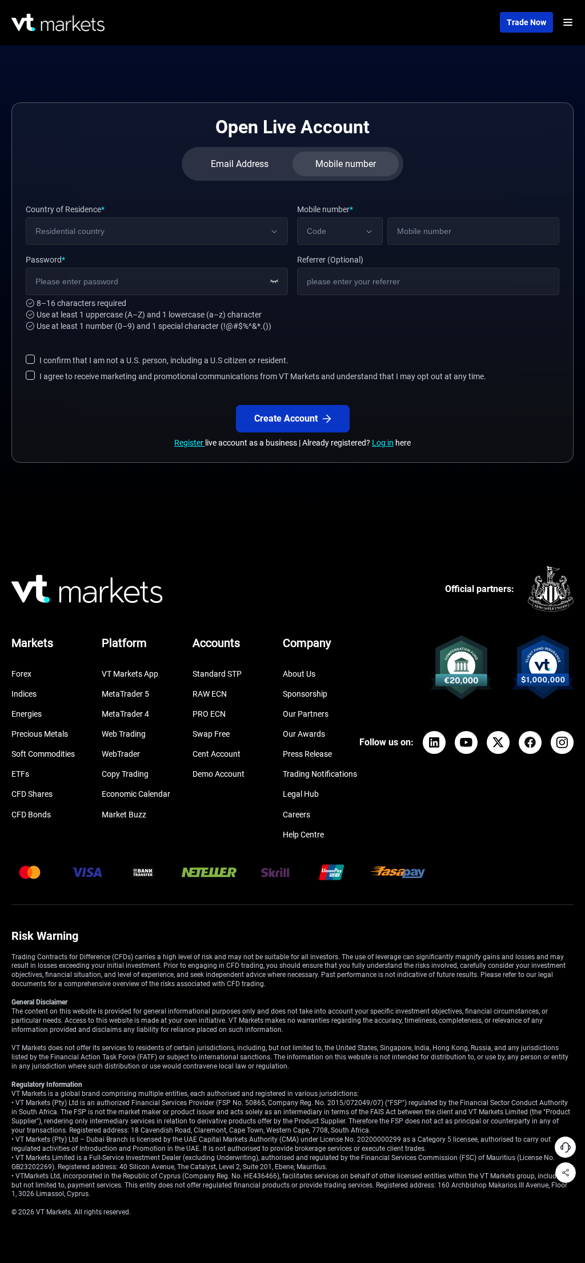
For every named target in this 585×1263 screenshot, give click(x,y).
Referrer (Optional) (330, 259)
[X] (498, 742)
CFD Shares (32, 794)
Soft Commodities (43, 753)
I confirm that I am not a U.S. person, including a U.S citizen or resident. (164, 360)
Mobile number (325, 209)
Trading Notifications (320, 774)
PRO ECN (209, 713)
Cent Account (217, 753)
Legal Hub (301, 794)
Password (45, 259)
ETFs (20, 774)
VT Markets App (130, 673)
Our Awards (304, 733)
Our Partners (305, 713)
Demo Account (219, 774)
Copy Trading (125, 774)
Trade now (526, 22)
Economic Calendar (136, 794)
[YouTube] (466, 742)
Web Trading (124, 733)
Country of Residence (65, 209)
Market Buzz (124, 814)
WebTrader (121, 753)
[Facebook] (530, 742)
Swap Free (211, 733)
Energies (26, 713)
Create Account (286, 418)
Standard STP (217, 673)
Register (189, 442)
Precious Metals (39, 733)
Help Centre (303, 834)
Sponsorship (305, 693)
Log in (383, 442)
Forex (21, 673)
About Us (299, 673)
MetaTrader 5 (125, 693)
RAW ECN (210, 693)
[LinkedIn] (434, 742)
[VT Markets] (58, 22)
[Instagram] (562, 742)
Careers (296, 814)
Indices (24, 693)
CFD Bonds (31, 814)
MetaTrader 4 (125, 713)
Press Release (307, 753)
